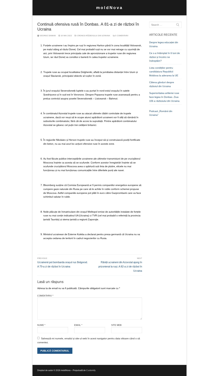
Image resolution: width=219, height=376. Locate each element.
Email (78, 325)
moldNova (109, 7)
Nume (41, 325)
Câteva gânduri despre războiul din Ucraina (161, 84)
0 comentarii (121, 36)
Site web (116, 325)
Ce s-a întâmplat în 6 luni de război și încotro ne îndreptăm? (164, 57)
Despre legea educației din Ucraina (163, 44)
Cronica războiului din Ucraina (93, 36)
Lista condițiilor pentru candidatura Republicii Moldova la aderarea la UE (163, 71)
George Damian (47, 36)
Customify (90, 370)
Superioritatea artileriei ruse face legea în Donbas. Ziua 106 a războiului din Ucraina (164, 97)
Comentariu (45, 296)
